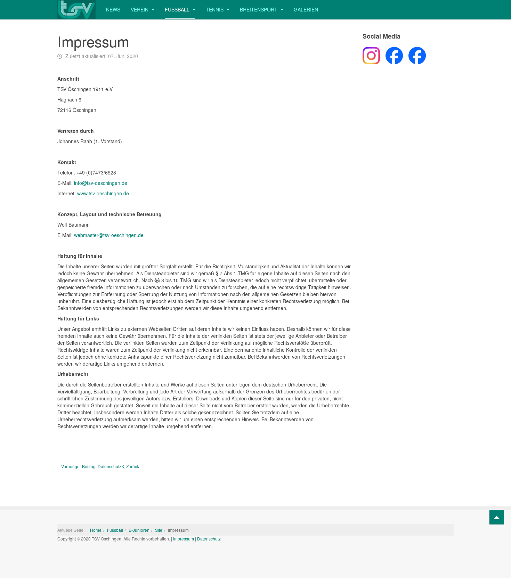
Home (96, 530)
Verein (140, 9)
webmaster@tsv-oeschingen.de (109, 234)
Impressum (183, 539)
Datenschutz (209, 539)
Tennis (215, 9)
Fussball (178, 9)
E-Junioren (139, 530)
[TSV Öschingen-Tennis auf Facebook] (414, 54)
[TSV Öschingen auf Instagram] (371, 54)
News (113, 9)
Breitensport (259, 9)
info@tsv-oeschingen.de (100, 182)
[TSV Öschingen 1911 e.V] (76, 9)
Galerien (306, 9)
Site (158, 530)
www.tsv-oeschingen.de (103, 193)
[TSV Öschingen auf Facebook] (391, 54)
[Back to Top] (496, 517)
